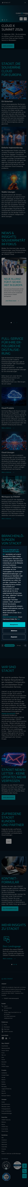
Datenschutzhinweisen (10, 617)
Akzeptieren (14, 624)
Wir (4, 554)
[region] (14, 593)
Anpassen (14, 637)
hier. (18, 619)
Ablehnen (14, 631)
